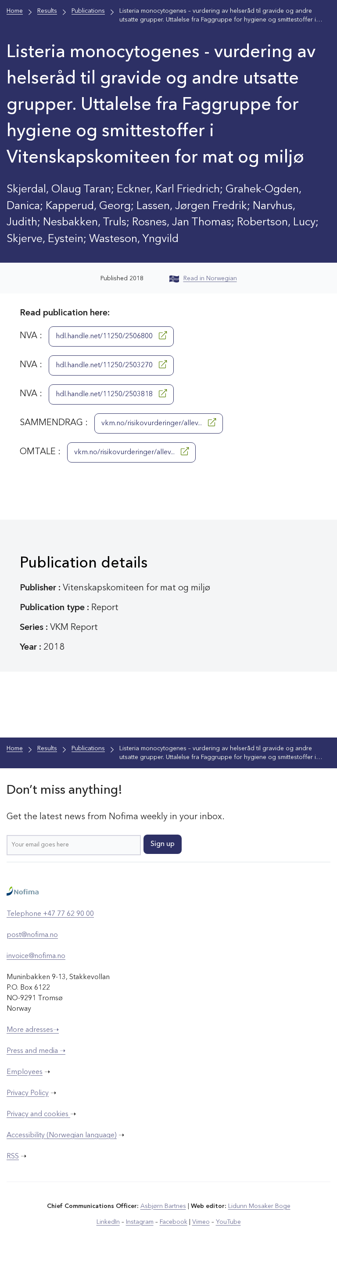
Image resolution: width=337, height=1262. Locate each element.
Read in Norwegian (210, 278)
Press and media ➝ (36, 1051)
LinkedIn (108, 1222)
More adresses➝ (33, 1030)
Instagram (140, 1222)
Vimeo (201, 1222)
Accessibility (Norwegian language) (62, 1135)
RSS (13, 1156)
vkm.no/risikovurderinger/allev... (152, 423)
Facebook (173, 1222)
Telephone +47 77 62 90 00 (50, 914)
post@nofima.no (32, 935)
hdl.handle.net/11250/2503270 (105, 365)
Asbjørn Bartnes (163, 1206)
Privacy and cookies (38, 1114)
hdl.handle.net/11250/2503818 (105, 394)
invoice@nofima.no (36, 956)
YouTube (228, 1222)
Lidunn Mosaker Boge (259, 1206)
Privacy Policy (28, 1093)
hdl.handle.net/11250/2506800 (105, 336)
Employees (25, 1072)
